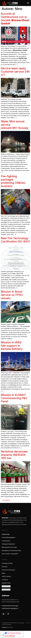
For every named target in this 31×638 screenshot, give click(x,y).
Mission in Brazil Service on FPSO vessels (12, 295)
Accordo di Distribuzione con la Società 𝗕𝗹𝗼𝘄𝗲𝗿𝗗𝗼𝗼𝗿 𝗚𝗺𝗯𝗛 (15, 18)
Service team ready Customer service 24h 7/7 (15, 72)
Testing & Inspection (8, 544)
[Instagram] (8, 614)
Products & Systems (8, 570)
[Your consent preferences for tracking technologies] (3, 635)
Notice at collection (8, 636)
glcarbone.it (9, 627)
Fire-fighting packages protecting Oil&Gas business (13, 181)
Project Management (8, 537)
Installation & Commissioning (11, 550)
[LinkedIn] (3, 614)
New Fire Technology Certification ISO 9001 (15, 240)
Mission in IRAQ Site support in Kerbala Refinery (12, 346)
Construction (6, 541)
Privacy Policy (6, 586)
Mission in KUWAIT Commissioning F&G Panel (14, 398)
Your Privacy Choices (14, 633)
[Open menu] (27, 3)
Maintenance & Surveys (9, 547)
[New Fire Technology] (10, 3)
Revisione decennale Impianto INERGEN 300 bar (14, 455)
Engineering (5, 534)
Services (4, 566)
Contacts (5, 579)
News (3, 573)
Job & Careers (6, 576)
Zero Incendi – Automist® (10, 553)
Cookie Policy (6, 589)
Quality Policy (6, 583)
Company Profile (7, 563)
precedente (5, 500)
